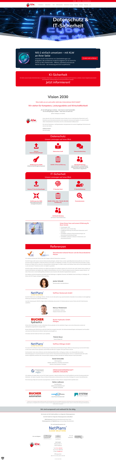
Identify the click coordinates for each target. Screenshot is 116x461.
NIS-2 (54, 4)
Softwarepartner (59, 4)
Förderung (86, 4)
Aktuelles (76, 4)
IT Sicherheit (40, 4)
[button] (2, 458)
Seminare (81, 4)
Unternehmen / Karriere (68, 4)
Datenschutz (47, 4)
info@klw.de (59, 451)
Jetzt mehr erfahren (90, 58)
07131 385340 (58, 448)
